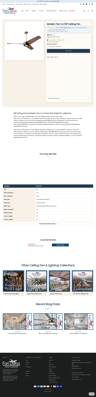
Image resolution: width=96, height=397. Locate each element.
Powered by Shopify (48, 391)
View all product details (53, 98)
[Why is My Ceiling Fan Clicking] (48, 321)
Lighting (34, 10)
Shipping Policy (52, 380)
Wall (27, 364)
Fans (27, 10)
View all (48, 308)
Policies (50, 369)
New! (22, 10)
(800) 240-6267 (43, 4)
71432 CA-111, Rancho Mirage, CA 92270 (81, 374)
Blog (50, 362)
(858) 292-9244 (75, 366)
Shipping (48, 37)
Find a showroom (11, 4)
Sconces (28, 373)
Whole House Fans (51, 10)
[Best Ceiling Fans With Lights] (17, 321)
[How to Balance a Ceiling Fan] (78, 321)
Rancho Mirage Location (77, 372)
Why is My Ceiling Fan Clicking (48, 333)
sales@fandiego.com (76, 368)
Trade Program (35, 4)
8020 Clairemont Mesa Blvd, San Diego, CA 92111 (81, 363)
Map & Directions (52, 366)
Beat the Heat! (27, 4)
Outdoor (27, 362)
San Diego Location (76, 360)
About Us (51, 360)
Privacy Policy (52, 373)
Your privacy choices (53, 382)
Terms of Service (52, 375)
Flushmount (28, 366)
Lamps (27, 375)
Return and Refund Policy (54, 377)
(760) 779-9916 (75, 377)
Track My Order (19, 4)
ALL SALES (72, 10)
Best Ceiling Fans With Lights (17, 333)
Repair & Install (63, 10)
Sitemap (50, 371)
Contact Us (51, 364)
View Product (12, 171)
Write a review (60, 245)
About (4, 4)
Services (41, 10)
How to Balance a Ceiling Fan (79, 333)
